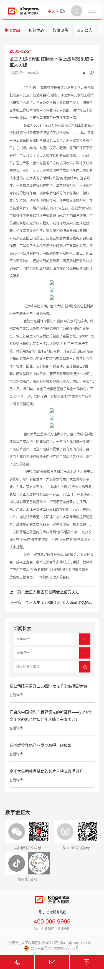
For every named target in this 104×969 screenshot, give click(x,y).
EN (62, 11)
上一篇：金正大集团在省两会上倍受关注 (44, 591)
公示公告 (84, 30)
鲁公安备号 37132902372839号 (55, 948)
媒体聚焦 (60, 30)
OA (36, 928)
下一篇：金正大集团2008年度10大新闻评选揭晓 (51, 602)
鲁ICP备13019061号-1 (77, 942)
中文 (51, 11)
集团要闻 (12, 30)
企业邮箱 (47, 928)
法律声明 (63, 928)
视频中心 (36, 30)
